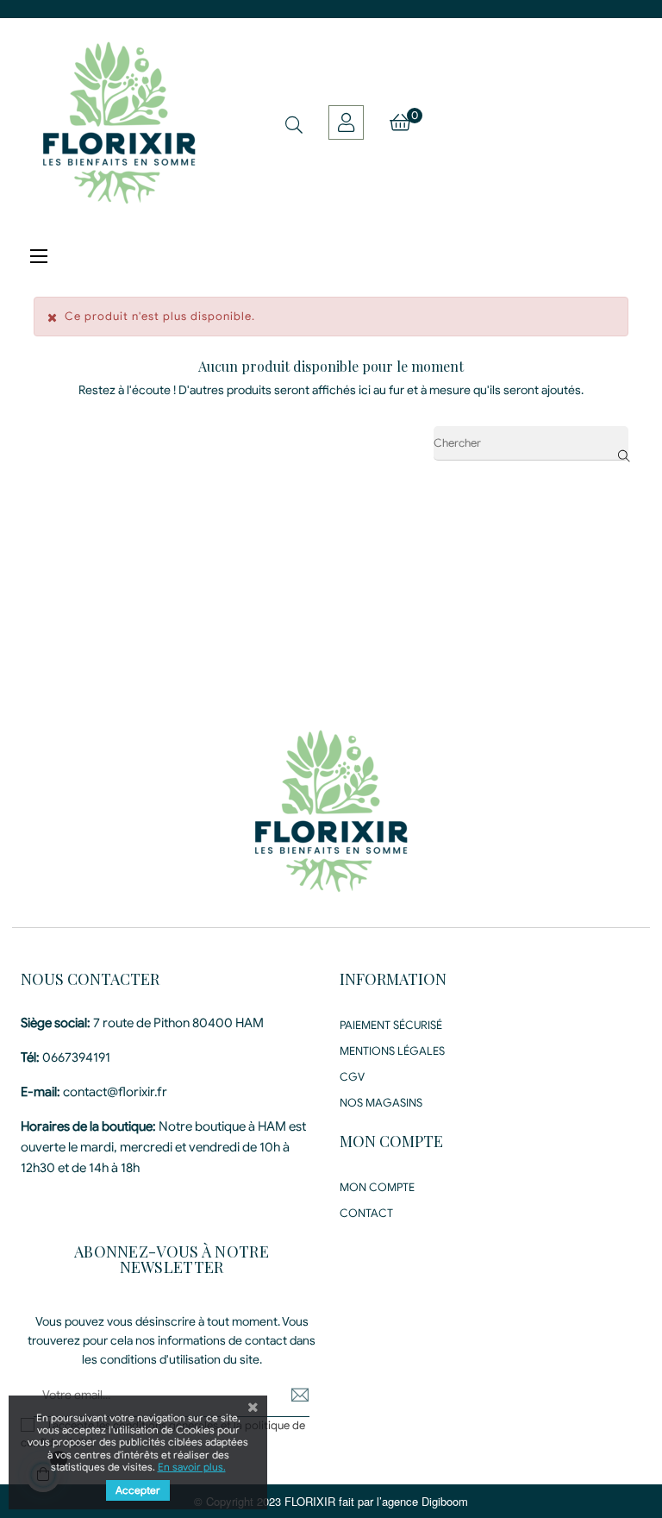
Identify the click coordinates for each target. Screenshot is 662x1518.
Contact (366, 1213)
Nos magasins (381, 1102)
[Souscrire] (287, 1394)
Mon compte (377, 1187)
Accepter (138, 1490)
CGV (352, 1077)
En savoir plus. (192, 1466)
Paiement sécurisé (391, 1025)
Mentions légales (392, 1051)
